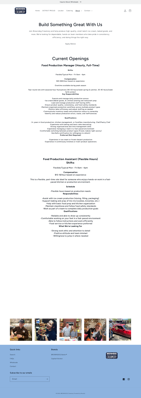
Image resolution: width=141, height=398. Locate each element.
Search (12, 355)
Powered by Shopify (79, 393)
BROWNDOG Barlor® (59, 355)
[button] (78, 10)
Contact (13, 366)
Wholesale (14, 362)
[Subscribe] (47, 379)
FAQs (12, 359)
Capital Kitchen (57, 359)
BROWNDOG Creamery (67, 393)
